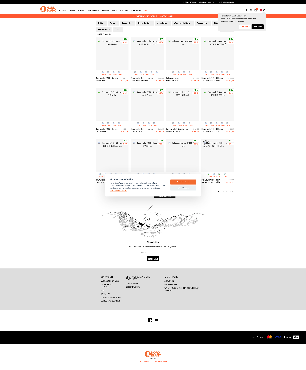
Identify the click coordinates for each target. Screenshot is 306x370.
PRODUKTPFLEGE (132, 283)
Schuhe (105, 11)
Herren (62, 11)
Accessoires (93, 11)
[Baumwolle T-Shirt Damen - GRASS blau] (147, 155)
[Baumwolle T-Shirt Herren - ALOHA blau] (147, 104)
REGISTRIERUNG (170, 284)
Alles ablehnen (183, 188)
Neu (145, 11)
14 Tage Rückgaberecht (226, 2)
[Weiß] (115, 73)
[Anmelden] (251, 10)
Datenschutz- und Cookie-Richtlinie (153, 361)
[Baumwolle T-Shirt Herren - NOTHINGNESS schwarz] (112, 155)
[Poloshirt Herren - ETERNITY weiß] (182, 155)
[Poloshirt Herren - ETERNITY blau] (182, 53)
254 (231, 192)
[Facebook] (150, 320)
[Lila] (109, 73)
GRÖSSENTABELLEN (133, 287)
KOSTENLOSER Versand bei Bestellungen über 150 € (199, 2)
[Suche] (246, 10)
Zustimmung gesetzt (118, 190)
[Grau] (226, 175)
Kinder (81, 11)
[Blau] (104, 73)
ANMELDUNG (169, 281)
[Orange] (210, 175)
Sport (114, 11)
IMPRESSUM (105, 294)
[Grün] (185, 124)
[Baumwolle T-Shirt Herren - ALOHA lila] (112, 104)
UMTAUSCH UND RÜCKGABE (107, 285)
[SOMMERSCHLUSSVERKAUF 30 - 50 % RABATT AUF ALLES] (153, 16)
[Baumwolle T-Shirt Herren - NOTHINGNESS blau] (147, 53)
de (264, 10)
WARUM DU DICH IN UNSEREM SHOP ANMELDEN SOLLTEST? (181, 289)
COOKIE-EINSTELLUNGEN (110, 301)
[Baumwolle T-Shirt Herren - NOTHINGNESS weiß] (217, 53)
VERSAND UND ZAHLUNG (110, 281)
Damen (72, 11)
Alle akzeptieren (183, 182)
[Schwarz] (120, 73)
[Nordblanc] (48, 9)
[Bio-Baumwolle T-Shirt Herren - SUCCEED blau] (217, 155)
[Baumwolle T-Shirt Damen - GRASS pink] (112, 53)
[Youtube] (156, 320)
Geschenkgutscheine (130, 11)
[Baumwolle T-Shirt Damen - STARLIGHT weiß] (182, 104)
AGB (102, 290)
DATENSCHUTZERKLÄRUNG (111, 297)
